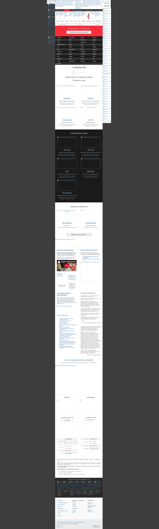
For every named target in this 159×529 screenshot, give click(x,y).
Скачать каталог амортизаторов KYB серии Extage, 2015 (97, 491)
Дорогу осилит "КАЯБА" (64, 340)
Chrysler (83, 54)
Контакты (100, 10)
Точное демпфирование (64, 336)
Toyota (70, 56)
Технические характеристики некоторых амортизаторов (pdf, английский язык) (67, 342)
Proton (58, 61)
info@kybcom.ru (68, 450)
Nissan (58, 54)
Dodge (94, 39)
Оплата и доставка (89, 10)
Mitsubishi (83, 51)
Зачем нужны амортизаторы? (65, 320)
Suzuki (70, 54)
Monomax (89, 502)
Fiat (93, 42)
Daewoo (83, 61)
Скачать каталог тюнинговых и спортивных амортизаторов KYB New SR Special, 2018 (85, 492)
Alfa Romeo (84, 42)
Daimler (94, 37)
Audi (82, 44)
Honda (94, 47)
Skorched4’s (67, 193)
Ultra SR (67, 150)
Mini (58, 49)
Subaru (94, 51)
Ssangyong (71, 49)
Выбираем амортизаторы (64, 327)
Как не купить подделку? (89, 250)
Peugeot (59, 58)
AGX (67, 171)
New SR (91, 150)
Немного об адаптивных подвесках (66, 332)
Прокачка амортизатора (65, 250)
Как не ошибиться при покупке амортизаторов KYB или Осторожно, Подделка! (66, 347)
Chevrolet (59, 51)
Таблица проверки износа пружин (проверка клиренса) (66, 319)
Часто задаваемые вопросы (62, 510)
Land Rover (72, 37)
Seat (70, 42)
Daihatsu (59, 37)
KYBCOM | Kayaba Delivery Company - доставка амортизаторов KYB (71, 522)
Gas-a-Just (67, 120)
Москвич (83, 39)
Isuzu (70, 51)
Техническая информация (77, 10)
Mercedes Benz (61, 44)
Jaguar (94, 54)
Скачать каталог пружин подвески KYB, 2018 (66, 491)
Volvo (70, 58)
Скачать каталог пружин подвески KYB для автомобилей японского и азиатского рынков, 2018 (72, 492)
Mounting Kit (90, 511)
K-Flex (90, 120)
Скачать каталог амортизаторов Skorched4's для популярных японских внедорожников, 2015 (91, 492)
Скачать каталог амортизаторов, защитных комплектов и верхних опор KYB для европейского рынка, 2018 (60, 493)
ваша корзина (51, 2)
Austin (82, 47)
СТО (96, 10)
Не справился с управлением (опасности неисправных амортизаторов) (67, 335)
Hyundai (95, 49)
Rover (82, 37)
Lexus (58, 39)
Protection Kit (91, 223)
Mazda (58, 42)
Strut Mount (67, 223)
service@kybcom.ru (93, 445)
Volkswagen (72, 61)
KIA (93, 58)
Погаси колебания (63, 322)
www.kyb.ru (76, 523)
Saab (70, 39)
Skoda (70, 44)
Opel (58, 56)
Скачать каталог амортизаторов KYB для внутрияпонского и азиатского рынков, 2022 (79, 492)
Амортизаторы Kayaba (63, 323)
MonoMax (91, 171)
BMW (82, 49)
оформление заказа (51, 3)
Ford (94, 44)
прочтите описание (64, 258)
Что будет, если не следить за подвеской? (78, 360)
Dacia (82, 58)
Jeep (94, 56)
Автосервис (59, 506)
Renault (59, 63)
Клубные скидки (60, 508)
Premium (67, 98)
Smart (70, 47)
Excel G (91, 98)
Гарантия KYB (59, 10)
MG (58, 47)
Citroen (82, 56)
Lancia (94, 61)
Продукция (66, 10)
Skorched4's (90, 503)
